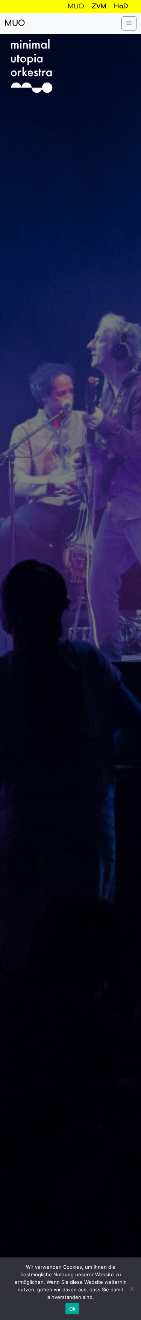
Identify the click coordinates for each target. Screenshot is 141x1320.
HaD (121, 6)
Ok (72, 1309)
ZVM (99, 6)
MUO (15, 23)
